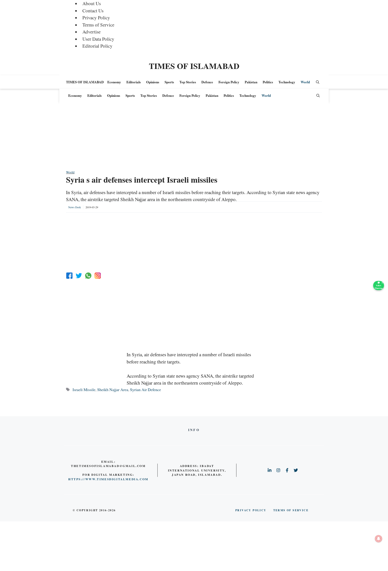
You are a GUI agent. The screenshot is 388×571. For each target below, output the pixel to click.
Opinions (152, 82)
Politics (268, 82)
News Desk (74, 207)
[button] (317, 82)
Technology (286, 82)
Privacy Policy (96, 17)
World (305, 82)
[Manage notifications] (378, 538)
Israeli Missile (84, 389)
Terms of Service (98, 25)
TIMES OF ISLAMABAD (194, 66)
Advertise (91, 32)
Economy (114, 82)
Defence (207, 82)
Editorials (133, 82)
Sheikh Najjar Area (112, 389)
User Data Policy (98, 39)
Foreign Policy (228, 82)
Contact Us (93, 10)
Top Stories (187, 82)
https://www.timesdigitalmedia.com (108, 479)
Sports (169, 82)
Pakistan (251, 82)
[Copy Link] (97, 275)
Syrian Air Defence (145, 389)
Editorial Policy (97, 46)
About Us (91, 3)
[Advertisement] (194, 138)
